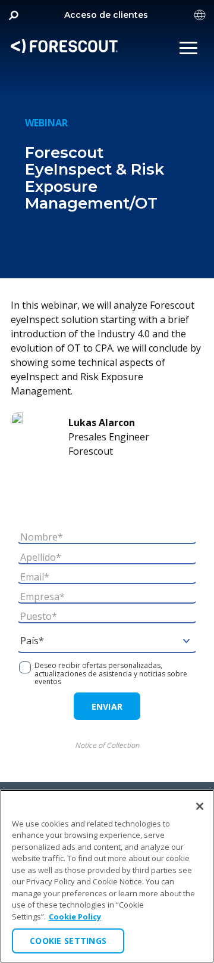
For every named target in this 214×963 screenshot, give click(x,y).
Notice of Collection (107, 745)
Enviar (107, 706)
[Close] (200, 806)
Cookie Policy (75, 916)
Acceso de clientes (106, 15)
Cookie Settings (68, 940)
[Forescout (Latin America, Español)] (64, 48)
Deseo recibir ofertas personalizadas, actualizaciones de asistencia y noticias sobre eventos (110, 673)
